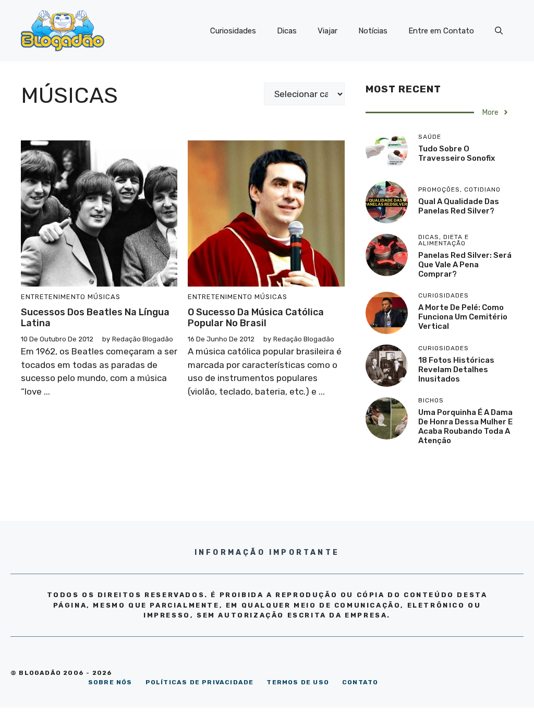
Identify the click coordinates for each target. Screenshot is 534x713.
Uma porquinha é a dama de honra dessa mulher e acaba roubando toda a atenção (465, 426)
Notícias (372, 30)
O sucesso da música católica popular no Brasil (256, 317)
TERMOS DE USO (297, 682)
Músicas (104, 297)
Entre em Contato (441, 30)
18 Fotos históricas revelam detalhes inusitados (456, 369)
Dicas (287, 30)
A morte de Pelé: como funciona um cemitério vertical (462, 317)
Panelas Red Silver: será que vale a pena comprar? (465, 265)
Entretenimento (53, 297)
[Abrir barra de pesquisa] (498, 30)
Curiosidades (233, 30)
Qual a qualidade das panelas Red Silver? (458, 206)
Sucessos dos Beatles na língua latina (95, 317)
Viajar (327, 30)
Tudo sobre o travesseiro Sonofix (456, 153)
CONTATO (360, 682)
